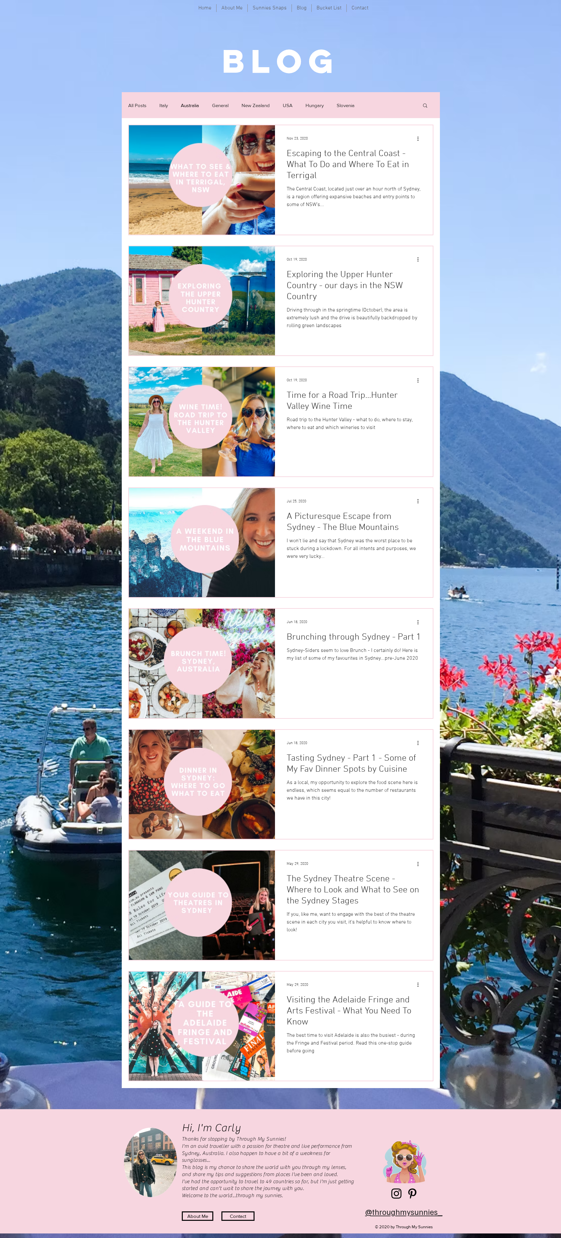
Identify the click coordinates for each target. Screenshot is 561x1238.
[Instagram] (396, 1193)
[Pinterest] (412, 1193)
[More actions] (420, 138)
